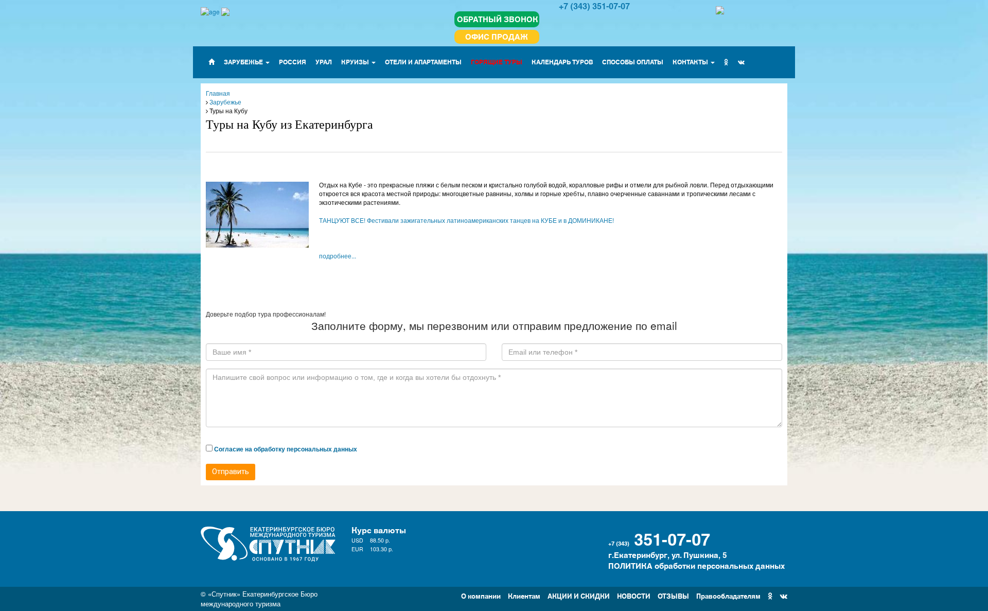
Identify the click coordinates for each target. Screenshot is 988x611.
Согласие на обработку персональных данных (285, 448)
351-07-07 (672, 538)
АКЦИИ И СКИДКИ (579, 595)
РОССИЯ (292, 61)
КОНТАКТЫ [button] (691, 61)
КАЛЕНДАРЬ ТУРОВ (562, 61)
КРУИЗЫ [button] (355, 61)
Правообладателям (728, 595)
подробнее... (337, 255)
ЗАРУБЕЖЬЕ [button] (244, 61)
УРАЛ (323, 61)
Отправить (230, 471)
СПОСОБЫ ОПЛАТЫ (632, 61)
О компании (481, 595)
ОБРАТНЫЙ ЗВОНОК (497, 18)
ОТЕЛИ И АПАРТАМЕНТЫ (423, 61)
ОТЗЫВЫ (673, 595)
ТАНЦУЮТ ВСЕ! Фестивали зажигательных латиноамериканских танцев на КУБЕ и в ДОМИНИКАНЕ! (466, 220)
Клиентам (524, 595)
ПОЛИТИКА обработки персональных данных (696, 565)
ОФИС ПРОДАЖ (496, 36)
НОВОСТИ (633, 595)
